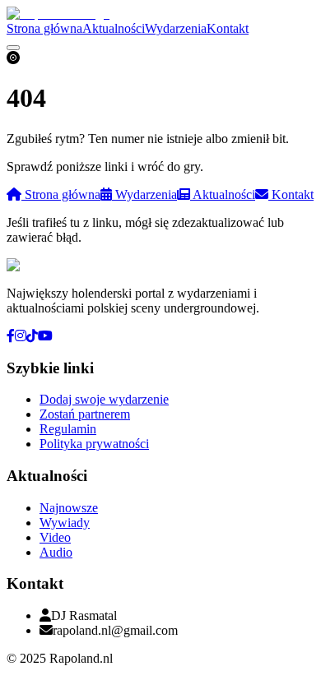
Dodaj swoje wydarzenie (104, 399)
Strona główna (44, 28)
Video (55, 537)
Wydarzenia (176, 28)
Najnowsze (69, 508)
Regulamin (68, 429)
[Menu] (13, 47)
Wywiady (65, 523)
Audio (56, 552)
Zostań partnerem (85, 414)
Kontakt (228, 28)
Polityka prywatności (94, 444)
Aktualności (113, 28)
